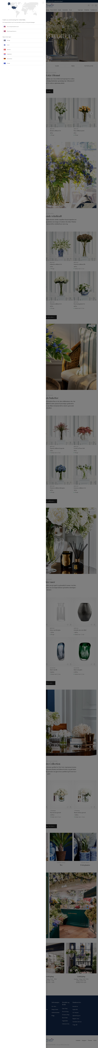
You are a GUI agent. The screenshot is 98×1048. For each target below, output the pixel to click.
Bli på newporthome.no (11, 31)
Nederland (9, 54)
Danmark (9, 49)
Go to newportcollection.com (13, 26)
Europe (8, 63)
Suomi (8, 45)
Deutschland (9, 58)
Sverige (8, 40)
